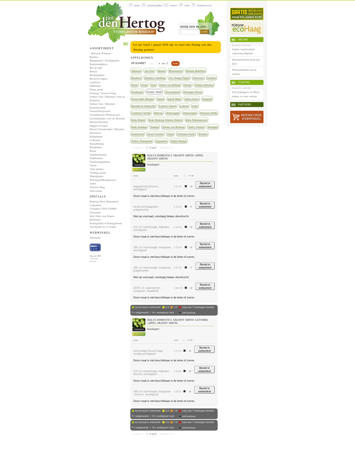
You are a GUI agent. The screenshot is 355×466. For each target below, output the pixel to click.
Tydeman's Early (186, 134)
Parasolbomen (97, 143)
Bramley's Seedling (155, 78)
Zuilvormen (96, 190)
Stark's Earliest (196, 127)
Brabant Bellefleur (195, 71)
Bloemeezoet (175, 71)
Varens (93, 165)
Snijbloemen (96, 158)
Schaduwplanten (98, 154)
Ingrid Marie (174, 99)
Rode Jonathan (139, 127)
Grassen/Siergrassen (100, 111)
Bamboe (94, 57)
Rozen (93, 151)
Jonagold (207, 99)
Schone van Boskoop (173, 127)
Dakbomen (95, 85)
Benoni (161, 71)
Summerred (137, 134)
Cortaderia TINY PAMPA (103, 208)
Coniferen (95, 82)
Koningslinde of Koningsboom (106, 223)
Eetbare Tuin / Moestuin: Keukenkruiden (103, 105)
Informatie (95, 237)
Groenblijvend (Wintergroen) (105, 114)
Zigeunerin (161, 141)
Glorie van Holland (170, 85)
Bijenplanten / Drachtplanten (104, 60)
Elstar (134, 85)
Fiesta (144, 85)
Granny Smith (154, 92)
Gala (153, 85)
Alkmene (136, 71)
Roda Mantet (138, 120)
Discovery (198, 78)
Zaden (93, 183)
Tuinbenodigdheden (100, 162)
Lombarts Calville (141, 113)
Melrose (158, 113)
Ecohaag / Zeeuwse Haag (103, 93)
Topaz (170, 134)
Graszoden (95, 212)
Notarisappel (172, 113)
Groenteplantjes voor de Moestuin (107, 118)
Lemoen (184, 106)
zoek (204, 31)
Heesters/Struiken (99, 122)
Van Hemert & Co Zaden (103, 226)
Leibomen (95, 140)
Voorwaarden (94, 258)
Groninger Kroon (193, 92)
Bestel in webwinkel (205, 185)
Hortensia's (95, 133)
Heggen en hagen (99, 125)
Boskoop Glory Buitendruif (104, 201)
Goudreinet (137, 92)
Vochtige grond (98, 172)
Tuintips (244, 82)
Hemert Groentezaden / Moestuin (107, 129)
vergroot (139, 165)
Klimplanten (96, 136)
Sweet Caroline (155, 134)
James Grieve (192, 99)
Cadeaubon (95, 205)
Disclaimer (93, 261)
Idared (160, 99)
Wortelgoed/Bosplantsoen (103, 180)
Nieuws (243, 39)
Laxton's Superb (167, 106)
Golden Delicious (204, 85)
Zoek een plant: (193, 27)
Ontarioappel (190, 113)
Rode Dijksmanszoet (196, 120)
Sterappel (213, 127)
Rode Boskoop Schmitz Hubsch (165, 120)
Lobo (195, 106)
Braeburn (136, 78)
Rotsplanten (96, 147)
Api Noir (149, 71)
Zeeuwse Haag (97, 187)
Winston (203, 134)
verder (175, 63)
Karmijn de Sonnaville (143, 106)
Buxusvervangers (98, 78)
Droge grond (96, 89)
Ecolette (211, 78)
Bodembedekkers (98, 64)
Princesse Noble (208, 113)
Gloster (187, 85)
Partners (244, 104)
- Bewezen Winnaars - (101, 53)
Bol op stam (96, 67)
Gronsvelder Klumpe (142, 99)
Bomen (93, 71)
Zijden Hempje (179, 141)
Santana (155, 127)
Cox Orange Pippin (179, 78)
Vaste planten (97, 169)
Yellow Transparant (141, 141)
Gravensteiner (172, 92)
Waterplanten (96, 176)
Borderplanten (97, 75)
